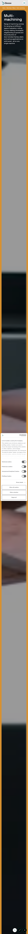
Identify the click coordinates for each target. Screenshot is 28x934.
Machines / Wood (11, 8)
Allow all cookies (14, 487)
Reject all (14, 497)
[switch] (24, 466)
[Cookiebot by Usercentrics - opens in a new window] (19, 435)
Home (3, 8)
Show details (19, 482)
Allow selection (14, 492)
